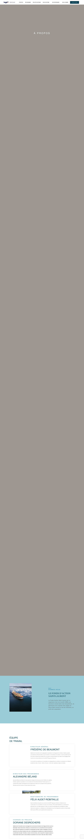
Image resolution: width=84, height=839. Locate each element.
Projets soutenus (37, 2)
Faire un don (74, 2)
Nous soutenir (46, 2)
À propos (21, 2)
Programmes (28, 2)
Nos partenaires (55, 2)
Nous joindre (65, 2)
